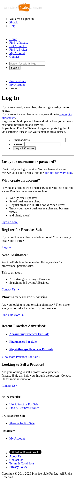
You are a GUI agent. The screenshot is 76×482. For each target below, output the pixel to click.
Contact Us (16, 460)
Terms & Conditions (21, 463)
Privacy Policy (18, 467)
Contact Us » (10, 385)
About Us (15, 456)
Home (13, 39)
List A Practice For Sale (23, 404)
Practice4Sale (17, 81)
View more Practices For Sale (20, 356)
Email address (21, 140)
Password (18, 144)
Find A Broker (18, 49)
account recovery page (58, 172)
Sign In (13, 22)
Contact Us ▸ (10, 289)
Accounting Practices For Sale (29, 334)
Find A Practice (18, 42)
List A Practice (18, 46)
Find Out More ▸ (13, 315)
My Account (17, 53)
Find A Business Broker (24, 408)
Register (7, 247)
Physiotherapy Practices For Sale (31, 349)
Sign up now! (10, 222)
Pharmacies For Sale (23, 341)
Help (12, 25)
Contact (14, 56)
